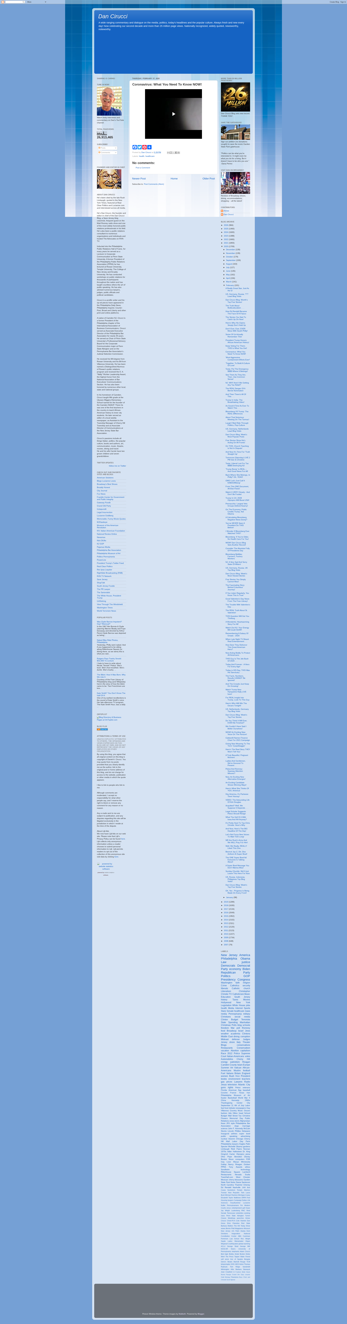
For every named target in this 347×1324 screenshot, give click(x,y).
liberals (224, 988)
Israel (240, 1030)
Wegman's (225, 1244)
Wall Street (233, 1116)
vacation (225, 1050)
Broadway (232, 1030)
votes (247, 1056)
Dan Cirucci (112, 16)
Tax (240, 1116)
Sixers (233, 1249)
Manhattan (245, 1022)
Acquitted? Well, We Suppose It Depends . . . (237, 807)
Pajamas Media (103, 547)
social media (242, 1016)
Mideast (225, 1039)
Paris (248, 1141)
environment (234, 1079)
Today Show (245, 1226)
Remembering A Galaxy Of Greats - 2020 (237, 634)
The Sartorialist (103, 592)
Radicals (224, 1267)
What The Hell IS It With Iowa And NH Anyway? (236, 818)
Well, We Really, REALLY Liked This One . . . (236, 847)
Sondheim (225, 1170)
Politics (225, 976)
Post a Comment (143, 168)
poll (238, 1028)
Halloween (237, 1152)
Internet (239, 1008)
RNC (243, 1211)
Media (231, 1008)
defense (236, 1039)
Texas (241, 1093)
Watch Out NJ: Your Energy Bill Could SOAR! (237, 629)
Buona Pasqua (226, 1274)
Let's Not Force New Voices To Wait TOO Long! (237, 836)
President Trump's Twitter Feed (110, 563)
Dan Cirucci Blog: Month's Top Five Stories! (237, 301)
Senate (230, 1011)
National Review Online (107, 534)
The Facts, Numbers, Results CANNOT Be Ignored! (235, 678)
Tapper (237, 1257)
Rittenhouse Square (230, 1172)
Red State (245, 1223)
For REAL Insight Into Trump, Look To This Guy (237, 699)
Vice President (242, 1076)
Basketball (232, 1098)
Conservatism (243, 1048)
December (231, 250)
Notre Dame (236, 1182)
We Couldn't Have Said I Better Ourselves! (236, 727)
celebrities (239, 1213)
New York (243, 1002)
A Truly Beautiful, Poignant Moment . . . (237, 756)
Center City (243, 1103)
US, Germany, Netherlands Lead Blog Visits (237, 430)
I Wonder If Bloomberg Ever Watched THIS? (237, 532)
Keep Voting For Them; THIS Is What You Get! (236, 347)
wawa (223, 1228)
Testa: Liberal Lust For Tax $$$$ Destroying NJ (237, 464)
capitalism (245, 1050)
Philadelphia (229, 958)
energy (224, 1062)
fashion (224, 1113)
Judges (246, 1039)
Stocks (224, 1131)
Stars (223, 1011)
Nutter (223, 1205)
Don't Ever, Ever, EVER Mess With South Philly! (237, 330)
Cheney (246, 1185)
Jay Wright (225, 1211)
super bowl (244, 1134)
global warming (244, 1244)
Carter (232, 1154)
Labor (247, 1105)
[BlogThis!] (171, 152)
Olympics (240, 1154)
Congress (243, 979)
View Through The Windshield (110, 604)
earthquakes (233, 1244)
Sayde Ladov (226, 1241)
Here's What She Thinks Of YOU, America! (237, 789)
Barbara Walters (227, 1226)
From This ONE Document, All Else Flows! (237, 487)
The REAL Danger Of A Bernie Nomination (235, 389)
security (246, 985)
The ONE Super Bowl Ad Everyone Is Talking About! (236, 860)
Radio (247, 1081)
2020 (226, 246)
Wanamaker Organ (242, 1241)
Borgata (247, 1259)
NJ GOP (100, 544)
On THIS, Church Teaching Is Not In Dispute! (237, 447)
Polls (234, 1025)
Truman (224, 1193)
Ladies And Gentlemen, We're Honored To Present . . (236, 763)
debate (232, 1108)
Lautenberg (235, 1211)
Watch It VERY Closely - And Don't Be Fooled (238, 493)
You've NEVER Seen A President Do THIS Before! (235, 525)
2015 (226, 916)
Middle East (227, 1036)
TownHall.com (227, 1177)
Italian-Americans (235, 1056)
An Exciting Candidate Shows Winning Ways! (236, 784)
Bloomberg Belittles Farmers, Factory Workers (234, 556)
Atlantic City (244, 1084)
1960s (247, 1100)
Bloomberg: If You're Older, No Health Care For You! (237, 538)
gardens (246, 1147)
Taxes (235, 999)
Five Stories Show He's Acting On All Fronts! (235, 441)
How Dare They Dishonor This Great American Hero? (236, 647)
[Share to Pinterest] (178, 152)
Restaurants (227, 1048)
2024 (226, 232)
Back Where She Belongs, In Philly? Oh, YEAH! (238, 476)
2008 (226, 941)
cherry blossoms (236, 1180)
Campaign (238, 1200)
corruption (245, 1036)
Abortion (235, 1050)
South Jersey (242, 997)
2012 (226, 927)
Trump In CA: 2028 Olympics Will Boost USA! (237, 499)
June (228, 271)
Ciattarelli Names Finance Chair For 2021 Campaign (238, 739)
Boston (224, 1159)
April (228, 278)
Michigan (241, 1195)
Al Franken (237, 1272)
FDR (248, 1159)
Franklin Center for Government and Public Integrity (110, 498)
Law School (234, 1239)
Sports (247, 1008)
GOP (246, 976)
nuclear (224, 1139)
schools (246, 1025)
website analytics (109, 872)
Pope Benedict (234, 1157)
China (223, 1100)
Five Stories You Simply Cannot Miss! (236, 580)
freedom (225, 1028)
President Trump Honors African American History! (237, 341)
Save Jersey (102, 579)
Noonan (246, 1149)
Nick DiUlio (101, 541)
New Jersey (229, 955)
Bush (231, 1076)
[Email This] (168, 152)
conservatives (243, 1045)
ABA (239, 1236)
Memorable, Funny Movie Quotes (111, 519)
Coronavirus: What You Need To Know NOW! (236, 353)
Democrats (228, 965)
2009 (226, 938)
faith (238, 982)
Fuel (223, 1073)
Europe (246, 1065)
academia (235, 1033)
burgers (230, 1200)
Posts (102, 148)
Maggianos (239, 1228)
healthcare (150, 156)
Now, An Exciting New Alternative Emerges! (235, 778)
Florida (224, 1090)
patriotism (235, 1062)
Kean (223, 1123)
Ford (248, 1198)
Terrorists (245, 1019)
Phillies (238, 1131)
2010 (226, 934)
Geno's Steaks (226, 1262)
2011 (226, 930)
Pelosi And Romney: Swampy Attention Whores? (234, 771)
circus (228, 1208)
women (224, 1076)
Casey (247, 1195)
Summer (225, 1067)
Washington (226, 982)
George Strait (232, 1246)
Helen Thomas (244, 1264)
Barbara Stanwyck (243, 1269)
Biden (246, 969)
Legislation (226, 1005)
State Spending (229, 1022)
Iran (248, 1093)
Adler (229, 1152)
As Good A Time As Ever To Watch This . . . (237, 407)
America (244, 955)
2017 (226, 909)
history (224, 999)
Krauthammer (235, 1203)
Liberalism (226, 991)
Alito (232, 1269)
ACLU (223, 1246)
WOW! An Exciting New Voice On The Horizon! (236, 733)
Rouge (242, 1262)
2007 (226, 945)
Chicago (239, 1139)
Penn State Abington (235, 1216)
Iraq (222, 1162)
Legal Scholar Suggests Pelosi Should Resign (236, 812)
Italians (229, 1073)
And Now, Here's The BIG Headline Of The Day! (237, 830)
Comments (105, 153)
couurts (247, 1274)
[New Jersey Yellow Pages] (102, 730)
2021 (226, 243)
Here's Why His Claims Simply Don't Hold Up (236, 324)
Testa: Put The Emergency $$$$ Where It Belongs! (237, 370)
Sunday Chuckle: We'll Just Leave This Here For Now (238, 872)
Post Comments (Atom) (154, 184)
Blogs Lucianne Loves (106, 481)
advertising (245, 1136)
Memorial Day (236, 1118)
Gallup (223, 1164)
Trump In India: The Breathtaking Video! (235, 401)
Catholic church (241, 988)
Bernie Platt (230, 1228)
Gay (248, 1108)
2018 (226, 905)
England (246, 1073)
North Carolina (227, 1185)
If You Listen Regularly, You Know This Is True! (237, 594)
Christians (226, 1016)
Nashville (236, 1187)
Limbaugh (225, 1149)
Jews (247, 1030)
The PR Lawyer (103, 589)
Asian (248, 1208)
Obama (245, 958)
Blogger (201, 1314)
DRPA (244, 1198)
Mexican (224, 1180)
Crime (224, 985)
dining (237, 1036)
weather (225, 1033)
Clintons (246, 1033)
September (231, 260)
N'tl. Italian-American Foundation (111, 531)
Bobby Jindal (234, 1254)
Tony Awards (235, 1167)
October (230, 257)
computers (239, 1159)
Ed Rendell (226, 1187)
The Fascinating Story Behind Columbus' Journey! (235, 587)
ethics (247, 1167)
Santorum (246, 1182)
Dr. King (246, 1152)
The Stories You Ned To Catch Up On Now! (236, 318)
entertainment (237, 1208)
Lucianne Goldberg (105, 516)
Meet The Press (227, 1257)
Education (226, 997)
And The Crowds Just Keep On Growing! (237, 685)
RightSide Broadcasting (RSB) (110, 573)
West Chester (243, 1177)
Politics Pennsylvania (106, 557)
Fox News (101, 494)
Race (223, 1053)
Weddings (231, 1218)
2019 (226, 902)
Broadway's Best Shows (107, 484)
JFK (228, 1123)
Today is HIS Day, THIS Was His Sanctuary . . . (238, 671)
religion (246, 982)
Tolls (242, 1193)
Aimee (226, 211)
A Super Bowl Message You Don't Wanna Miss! (237, 867)
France (233, 1093)
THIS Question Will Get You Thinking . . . (237, 617)
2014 (226, 920)
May (228, 275)
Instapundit (101, 509)
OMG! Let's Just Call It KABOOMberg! (235, 482)
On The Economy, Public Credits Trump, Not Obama (236, 512)
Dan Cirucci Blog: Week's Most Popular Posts (236, 436)
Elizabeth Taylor (227, 1198)
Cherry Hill (243, 1059)
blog (239, 1025)
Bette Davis (246, 1272)
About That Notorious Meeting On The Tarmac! (237, 418)
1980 (244, 1187)
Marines (247, 1190)
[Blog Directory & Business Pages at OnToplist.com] (111, 720)
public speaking (229, 1136)
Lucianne (246, 1203)
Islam (239, 1065)
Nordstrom (231, 1190)
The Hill (237, 1226)
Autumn (231, 1139)
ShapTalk (101, 583)
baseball (246, 1090)
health (141, 156)
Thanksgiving (226, 1103)
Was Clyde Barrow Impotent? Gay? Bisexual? (109, 623)
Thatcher (238, 1185)
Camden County (229, 1065)
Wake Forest (245, 1257)
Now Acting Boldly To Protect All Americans (238, 654)
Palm (237, 1231)
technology (245, 1170)
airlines (234, 1134)
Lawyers (238, 1081)
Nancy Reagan (235, 1164)
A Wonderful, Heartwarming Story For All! (237, 623)
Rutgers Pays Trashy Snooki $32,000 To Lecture (109, 660)
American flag (235, 1090)
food (223, 1030)
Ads (230, 1113)
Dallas (244, 1200)
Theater (246, 1042)
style (233, 1123)
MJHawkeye (102, 522)
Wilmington (225, 1269)
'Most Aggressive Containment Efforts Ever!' (238, 358)
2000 (232, 1264)
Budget (234, 1019)
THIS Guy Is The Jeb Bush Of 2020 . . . (237, 660)
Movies (246, 999)
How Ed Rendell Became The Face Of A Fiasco (236, 312)
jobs (248, 1005)
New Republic (234, 1193)
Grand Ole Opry (238, 1274)
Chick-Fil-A (231, 1221)
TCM (248, 1262)
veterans (246, 1088)
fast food (224, 1108)
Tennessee (231, 1213)
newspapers (241, 1108)
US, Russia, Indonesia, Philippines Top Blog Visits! (235, 879)
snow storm (234, 1121)
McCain (247, 1128)
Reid (233, 1149)
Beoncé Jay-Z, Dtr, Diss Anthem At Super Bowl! (236, 853)
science (224, 1128)
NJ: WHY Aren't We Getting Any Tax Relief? (237, 384)
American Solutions (105, 478)
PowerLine (101, 560)
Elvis (229, 1223)
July (228, 267)
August (229, 264)
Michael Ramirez (231, 1195)
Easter (223, 1098)
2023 (226, 236)
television (232, 1084)
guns (223, 1087)
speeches (240, 1218)
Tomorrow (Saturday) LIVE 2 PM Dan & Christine (238, 459)
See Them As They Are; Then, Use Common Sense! (236, 377)
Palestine (236, 1223)
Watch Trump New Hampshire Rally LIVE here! (236, 692)
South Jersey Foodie (106, 586)
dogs (236, 1126)
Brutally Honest (103, 487)
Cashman (246, 1236)
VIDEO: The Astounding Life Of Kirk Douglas (238, 801)
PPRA (223, 1167)
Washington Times (105, 608)
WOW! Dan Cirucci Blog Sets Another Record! (236, 544)
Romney (246, 1028)
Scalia (247, 1175)
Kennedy (235, 1100)
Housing (224, 1200)
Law (223, 962)
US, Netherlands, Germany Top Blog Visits (237, 710)
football (246, 1070)
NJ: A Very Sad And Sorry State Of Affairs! (236, 563)
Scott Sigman (230, 1279)
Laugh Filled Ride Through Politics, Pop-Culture (237, 424)
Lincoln (231, 1131)
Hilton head (238, 1113)
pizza (248, 1154)
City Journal (102, 491)
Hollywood (226, 1002)
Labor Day (237, 1141)
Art (231, 1067)
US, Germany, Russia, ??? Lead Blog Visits (237, 295)
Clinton (224, 1019)
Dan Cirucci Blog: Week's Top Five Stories (236, 716)
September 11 (227, 1105)
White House (238, 1005)
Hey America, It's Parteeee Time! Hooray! (237, 795)
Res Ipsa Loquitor (104, 570)
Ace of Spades (236, 1259)
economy (235, 969)
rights (230, 1087)
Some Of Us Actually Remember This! (234, 335)
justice (246, 962)
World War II (244, 1098)
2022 (226, 239)
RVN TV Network (104, 576)
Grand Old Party (104, 506)
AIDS (237, 1264)
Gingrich (224, 1154)
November (231, 253)
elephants (235, 1251)
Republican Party (235, 972)
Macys (236, 1162)
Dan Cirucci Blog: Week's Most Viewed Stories (236, 575)
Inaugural (225, 1134)
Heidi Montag (225, 1277)
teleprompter (225, 1264)
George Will (245, 1246)
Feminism (224, 1239)
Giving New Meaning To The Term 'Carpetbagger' (238, 745)
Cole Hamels (241, 1221)
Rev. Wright (245, 1239)
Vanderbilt (246, 1267)
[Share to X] (173, 152)
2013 (226, 923)
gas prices (226, 1081)
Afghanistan (245, 1121)
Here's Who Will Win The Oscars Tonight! (236, 704)
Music (247, 994)
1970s (223, 1152)
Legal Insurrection (104, 512)
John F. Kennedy (235, 1128)
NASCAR (224, 1249)
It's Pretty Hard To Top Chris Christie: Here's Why (238, 824)
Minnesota (245, 1162)
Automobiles (227, 1059)
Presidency (228, 979)
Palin (248, 1144)
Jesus (224, 1084)
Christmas (226, 1025)
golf (243, 1208)
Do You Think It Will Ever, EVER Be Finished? (236, 722)
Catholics (234, 985)
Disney (247, 1157)
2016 (226, 913)
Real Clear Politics (105, 566)
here (123, 839)
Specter (224, 1147)
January (230, 897)
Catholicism (238, 994)
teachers (246, 1079)
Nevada (238, 1175)
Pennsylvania (235, 1014)
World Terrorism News (106, 611)
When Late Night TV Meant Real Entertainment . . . (237, 640)
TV (230, 994)
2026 (226, 225)
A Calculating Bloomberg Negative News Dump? (236, 518)
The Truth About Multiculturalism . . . (235, 307)
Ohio (223, 1157)
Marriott (236, 1262)
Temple (239, 1190)
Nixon (231, 1159)
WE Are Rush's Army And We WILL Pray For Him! (237, 841)
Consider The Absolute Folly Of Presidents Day (238, 549)
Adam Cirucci (245, 1251)
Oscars (247, 1111)
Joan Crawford (226, 1272)
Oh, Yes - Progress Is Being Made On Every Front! (237, 892)
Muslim (237, 1070)
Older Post (209, 178)
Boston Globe (245, 1254)
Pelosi (237, 1088)
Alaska (242, 1231)
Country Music (236, 1111)
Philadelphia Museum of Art (108, 553)
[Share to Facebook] (176, 152)
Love (229, 1162)
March (229, 282)
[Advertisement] (173, 51)
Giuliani (247, 1164)
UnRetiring (101, 601)
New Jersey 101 (227, 1231)
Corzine (224, 1093)
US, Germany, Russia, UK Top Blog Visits (237, 569)
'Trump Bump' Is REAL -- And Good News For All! (237, 470)
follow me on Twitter (117, 466)
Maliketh (182, 1314)
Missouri (247, 1228)
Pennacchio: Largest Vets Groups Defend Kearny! (237, 505)
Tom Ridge (235, 1267)
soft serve (225, 1259)
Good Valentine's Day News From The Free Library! (237, 600)
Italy (239, 1042)
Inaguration (236, 1234)
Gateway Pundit (103, 503)
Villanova (225, 1111)
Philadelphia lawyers (230, 1144)
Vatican (237, 1067)
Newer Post (139, 178)
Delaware (246, 1131)
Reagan (246, 1062)
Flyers (239, 1149)
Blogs (223, 1045)
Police (237, 1053)
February (230, 285)
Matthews (237, 1198)
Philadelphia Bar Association (109, 550)
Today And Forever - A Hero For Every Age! (237, 665)
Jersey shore (228, 1042)
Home (174, 178)
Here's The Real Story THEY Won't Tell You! (238, 750)
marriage (246, 1126)
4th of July (239, 1105)
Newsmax (101, 537)
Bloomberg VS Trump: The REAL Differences (237, 413)
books (224, 1079)
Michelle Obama (235, 1147)
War (232, 1028)
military (246, 1014)
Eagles (242, 1144)
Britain (237, 1073)
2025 (226, 229)
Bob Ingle (224, 1254)
